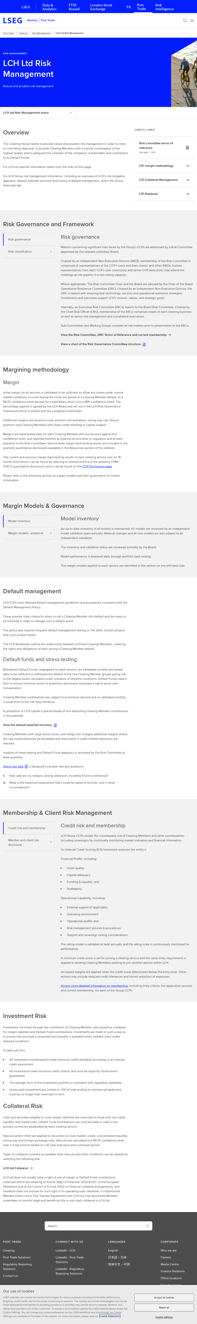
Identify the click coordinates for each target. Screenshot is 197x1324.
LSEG (26, 7)
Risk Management (41, 33)
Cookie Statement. (110, 1316)
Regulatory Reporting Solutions (17, 1266)
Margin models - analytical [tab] (25, 533)
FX (129, 7)
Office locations (171, 1278)
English (113, 1250)
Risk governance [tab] (19, 239)
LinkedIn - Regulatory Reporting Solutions (70, 1271)
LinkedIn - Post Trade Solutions (70, 1259)
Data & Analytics (50, 7)
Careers (166, 1257)
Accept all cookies (164, 1297)
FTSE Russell (74, 7)
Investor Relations (173, 1271)
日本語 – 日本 (117, 1257)
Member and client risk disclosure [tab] (23, 842)
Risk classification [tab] (20, 251)
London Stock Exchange (101, 7)
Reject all (164, 1307)
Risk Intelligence (164, 7)
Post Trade (141, 7)
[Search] (185, 20)
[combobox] (94, 1226)
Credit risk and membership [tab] (26, 828)
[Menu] (192, 20)
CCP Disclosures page (97, 466)
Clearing (23, 33)
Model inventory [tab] (19, 521)
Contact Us (10, 1276)
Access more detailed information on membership (94, 986)
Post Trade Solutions (16, 1257)
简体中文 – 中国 (119, 1264)
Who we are (169, 1250)
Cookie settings (164, 1317)
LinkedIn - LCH (65, 1250)
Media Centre (170, 1264)
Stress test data (13, 766)
